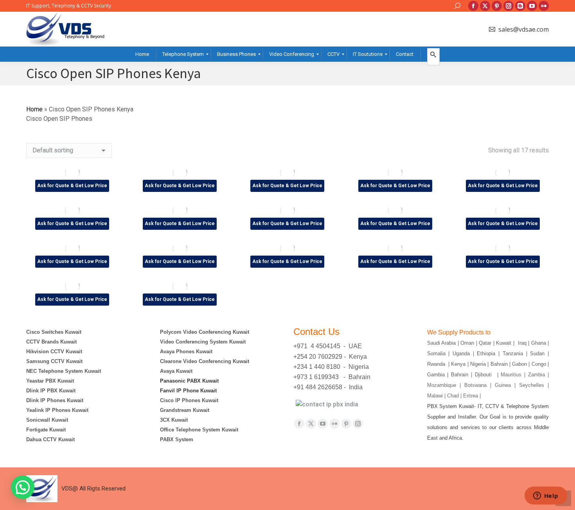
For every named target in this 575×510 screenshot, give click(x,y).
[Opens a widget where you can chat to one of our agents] (545, 496)
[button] (22, 487)
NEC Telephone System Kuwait (63, 371)
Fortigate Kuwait (46, 430)
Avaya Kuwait (176, 371)
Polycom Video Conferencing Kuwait (204, 332)
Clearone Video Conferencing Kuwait (204, 361)
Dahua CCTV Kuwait (50, 439)
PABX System (176, 439)
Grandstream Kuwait (184, 410)
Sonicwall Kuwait (47, 420)
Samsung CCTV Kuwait (54, 361)
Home (34, 109)
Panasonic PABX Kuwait (189, 381)
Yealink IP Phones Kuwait (57, 410)
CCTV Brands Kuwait (51, 342)
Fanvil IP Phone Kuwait (189, 391)
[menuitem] (142, 54)
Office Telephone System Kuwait (199, 430)
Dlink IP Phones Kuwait (54, 400)
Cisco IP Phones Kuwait (189, 400)
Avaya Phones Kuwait (186, 351)
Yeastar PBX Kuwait (50, 381)
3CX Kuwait (174, 420)
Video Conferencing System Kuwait (203, 342)
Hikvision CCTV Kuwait (54, 351)
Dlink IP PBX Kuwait (51, 391)
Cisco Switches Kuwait (53, 332)
